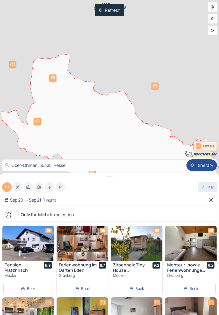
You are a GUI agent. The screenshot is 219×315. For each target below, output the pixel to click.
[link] (205, 146)
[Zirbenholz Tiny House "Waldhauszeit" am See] (136, 243)
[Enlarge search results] (109, 176)
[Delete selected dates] (212, 200)
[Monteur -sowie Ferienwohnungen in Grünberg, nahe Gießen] (191, 243)
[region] (28, 243)
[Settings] (212, 18)
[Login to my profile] (212, 7)
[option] (7, 187)
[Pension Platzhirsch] (28, 243)
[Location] (212, 30)
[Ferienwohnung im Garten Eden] (82, 243)
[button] (154, 85)
